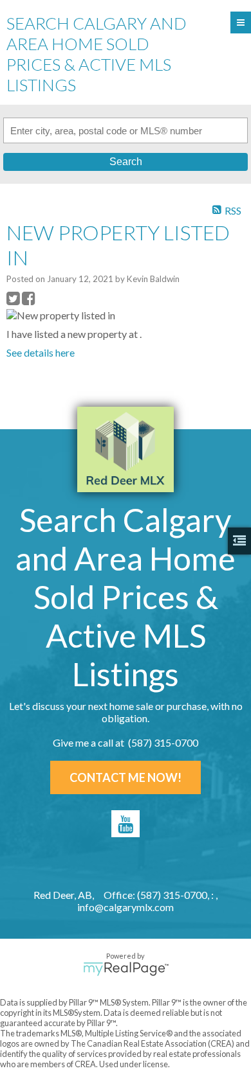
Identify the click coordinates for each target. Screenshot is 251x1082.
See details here (40, 352)
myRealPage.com (125, 969)
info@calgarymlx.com (125, 907)
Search (125, 161)
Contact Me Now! (125, 777)
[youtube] (125, 823)
